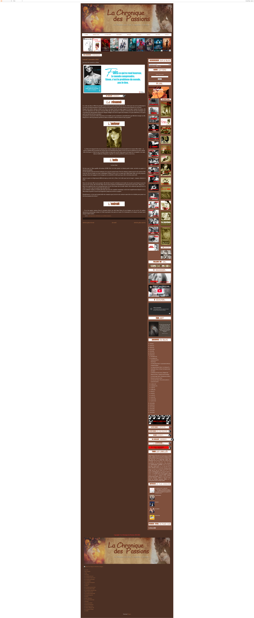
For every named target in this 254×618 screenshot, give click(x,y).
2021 (151, 353)
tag (164, 476)
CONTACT (167, 34)
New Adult (153, 466)
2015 (151, 410)
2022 (151, 351)
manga (149, 475)
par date (159, 66)
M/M (164, 464)
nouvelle (154, 475)
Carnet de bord (158, 456)
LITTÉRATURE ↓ (108, 34)
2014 (151, 412)
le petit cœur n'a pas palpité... (161, 473)
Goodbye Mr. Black (154, 365)
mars (152, 397)
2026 (151, 343)
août (152, 387)
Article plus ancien (140, 222)
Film (152, 459)
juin (152, 391)
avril (152, 395)
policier (161, 475)
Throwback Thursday (163, 467)
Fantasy (169, 458)
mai (152, 393)
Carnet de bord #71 (155, 381)
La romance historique (89, 599)
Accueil (114, 222)
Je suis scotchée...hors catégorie (162, 460)
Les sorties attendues (166, 463)
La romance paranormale (90, 587)
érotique (160, 480)
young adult (151, 480)
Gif (156, 459)
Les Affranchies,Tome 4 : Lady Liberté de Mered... (161, 363)
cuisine (166, 470)
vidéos (168, 479)
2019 (151, 403)
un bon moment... (152, 477)
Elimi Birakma (158, 495)
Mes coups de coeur (89, 591)
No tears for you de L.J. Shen (156, 378)
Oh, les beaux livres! (89, 606)
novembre (153, 358)
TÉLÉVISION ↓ (119, 34)
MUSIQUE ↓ (129, 34)
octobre (152, 384)
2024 (151, 347)
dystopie (155, 471)
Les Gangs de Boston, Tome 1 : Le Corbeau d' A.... (160, 367)
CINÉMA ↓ (149, 34)
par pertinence (153, 66)
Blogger (129, 614)
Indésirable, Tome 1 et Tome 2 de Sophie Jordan (160, 369)
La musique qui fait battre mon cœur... (157, 461)
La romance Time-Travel (90, 577)
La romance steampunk (90, 582)
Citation (166, 456)
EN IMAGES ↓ (139, 34)
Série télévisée (152, 467)
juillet (152, 389)
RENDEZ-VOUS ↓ (96, 34)
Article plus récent (88, 222)
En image (157, 458)
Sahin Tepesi (153, 361)
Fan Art (163, 458)
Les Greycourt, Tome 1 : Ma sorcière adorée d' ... (160, 379)
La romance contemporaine (90, 590)
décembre (153, 356)
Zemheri (157, 502)
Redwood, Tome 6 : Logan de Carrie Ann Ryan (160, 374)
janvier (152, 400)
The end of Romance (89, 604)
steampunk (160, 476)
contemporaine (91, 216)
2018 (151, 405)
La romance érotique (89, 609)
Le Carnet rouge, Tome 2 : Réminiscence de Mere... (161, 376)
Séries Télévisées (88, 598)
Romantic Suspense (89, 595)
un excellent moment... (106, 216)
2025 (151, 345)
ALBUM (86, 610)
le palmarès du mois (158, 472)
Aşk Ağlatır (153, 370)
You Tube (87, 574)
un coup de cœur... (166, 477)
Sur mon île (166, 466)
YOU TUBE (158, 34)
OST (160, 466)
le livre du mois (161, 471)
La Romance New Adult (89, 588)
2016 (151, 408)
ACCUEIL (86, 34)
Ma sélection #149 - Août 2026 (161, 488)
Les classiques (88, 580)
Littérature (98, 216)
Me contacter (87, 571)
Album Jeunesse (151, 455)
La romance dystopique (90, 579)
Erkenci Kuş (157, 515)
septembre (153, 385)
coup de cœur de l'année (157, 470)
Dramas (86, 596)
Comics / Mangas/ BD (89, 607)
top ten (168, 476)
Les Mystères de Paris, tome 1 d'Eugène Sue (159, 372)
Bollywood (159, 455)
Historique (162, 459)
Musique (169, 464)
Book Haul (165, 455)
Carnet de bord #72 (155, 360)
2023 (151, 349)
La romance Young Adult (90, 593)
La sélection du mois (89, 576)
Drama (150, 458)
